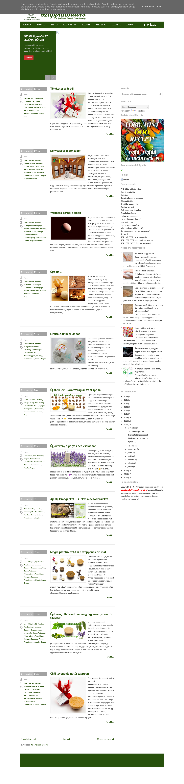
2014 (126, 477)
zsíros (26, 583)
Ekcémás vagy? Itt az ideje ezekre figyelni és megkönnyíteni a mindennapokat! (149, 308)
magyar (36, 107)
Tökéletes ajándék (62, 89)
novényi (43, 228)
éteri (26, 166)
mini (43, 568)
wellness (39, 241)
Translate (140, 111)
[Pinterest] (148, 25)
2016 (126, 470)
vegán (26, 116)
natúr (26, 110)
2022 (126, 410)
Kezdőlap (27, 25)
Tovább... (110, 134)
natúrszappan (35, 110)
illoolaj (26, 228)
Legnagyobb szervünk (130, 225)
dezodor (40, 456)
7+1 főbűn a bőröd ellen (131, 189)
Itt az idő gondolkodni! (131, 219)
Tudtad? (124, 234)
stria (26, 701)
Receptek (86, 25)
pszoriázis (39, 409)
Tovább (29, 57)
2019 (126, 417)
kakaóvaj (27, 689)
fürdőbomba (28, 288)
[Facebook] (144, 25)
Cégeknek (116, 25)
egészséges (36, 285)
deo (34, 456)
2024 (126, 403)
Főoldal (66, 739)
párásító (39, 169)
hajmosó (27, 568)
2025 (126, 400)
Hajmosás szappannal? (144, 253)
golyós (26, 459)
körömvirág (39, 403)
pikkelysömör (29, 409)
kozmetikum (37, 104)
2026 (126, 396)
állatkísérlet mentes (32, 160)
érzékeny (27, 101)
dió (25, 565)
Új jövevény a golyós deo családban (73, 446)
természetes (29, 175)
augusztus (132, 449)
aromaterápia (29, 163)
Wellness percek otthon (65, 213)
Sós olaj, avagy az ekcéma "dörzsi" (36, 38)
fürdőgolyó (37, 225)
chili (42, 686)
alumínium (28, 456)
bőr (32, 98)
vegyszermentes (30, 178)
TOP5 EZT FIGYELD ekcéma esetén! (136, 243)
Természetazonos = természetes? (135, 231)
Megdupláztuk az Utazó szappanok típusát (78, 552)
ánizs (26, 400)
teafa (41, 639)
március (131, 460)
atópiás (31, 562)
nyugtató (43, 406)
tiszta (38, 175)
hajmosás (38, 565)
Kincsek (41, 25)
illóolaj (31, 166)
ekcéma (32, 400)
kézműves (28, 104)
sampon (27, 577)
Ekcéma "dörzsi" (127, 207)
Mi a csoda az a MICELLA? (132, 228)
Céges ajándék (127, 201)
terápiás (40, 172)
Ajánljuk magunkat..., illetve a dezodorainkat (79, 499)
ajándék (27, 98)
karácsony (36, 101)
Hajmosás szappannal (130, 216)
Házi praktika (69, 25)
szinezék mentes (31, 235)
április (130, 456)
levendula (28, 633)
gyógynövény (29, 403)
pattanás (33, 571)
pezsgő (40, 231)
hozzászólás (26, 89)
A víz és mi (125, 195)
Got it (160, 7)
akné (25, 562)
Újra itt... (56, 272)
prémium (34, 113)
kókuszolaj (28, 692)
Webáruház (101, 25)
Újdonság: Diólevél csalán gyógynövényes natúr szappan (81, 615)
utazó (37, 580)
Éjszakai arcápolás (128, 213)
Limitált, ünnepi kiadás (65, 334)
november (132, 428)
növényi (27, 113)
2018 (126, 421)
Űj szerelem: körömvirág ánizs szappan (75, 390)
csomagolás (39, 98)
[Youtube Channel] (154, 25)
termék (41, 113)
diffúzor (39, 163)
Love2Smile (28, 107)
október (131, 446)
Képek (54, 25)
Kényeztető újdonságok (65, 151)
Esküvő (129, 25)
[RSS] (151, 25)
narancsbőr (28, 695)
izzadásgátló (29, 512)
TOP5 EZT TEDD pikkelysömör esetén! (137, 240)
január (130, 466)
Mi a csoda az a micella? (145, 271)
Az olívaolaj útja (128, 192)
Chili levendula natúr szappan (69, 674)
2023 (126, 407)
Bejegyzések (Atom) (39, 745)
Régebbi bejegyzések (105, 739)
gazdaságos (37, 350)
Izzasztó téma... (127, 222)
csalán (41, 562)
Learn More (148, 7)
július (130, 452)
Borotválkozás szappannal (132, 198)
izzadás (38, 509)
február (131, 463)
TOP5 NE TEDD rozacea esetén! (134, 237)
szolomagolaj (29, 238)
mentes (43, 107)
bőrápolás (28, 347)
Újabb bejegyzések (28, 739)
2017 (126, 424)
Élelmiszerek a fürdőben (131, 210)
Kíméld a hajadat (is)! (130, 204)
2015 (126, 474)
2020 (126, 414)
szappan (27, 412)
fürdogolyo (28, 225)
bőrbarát (27, 285)
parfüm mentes (30, 172)
